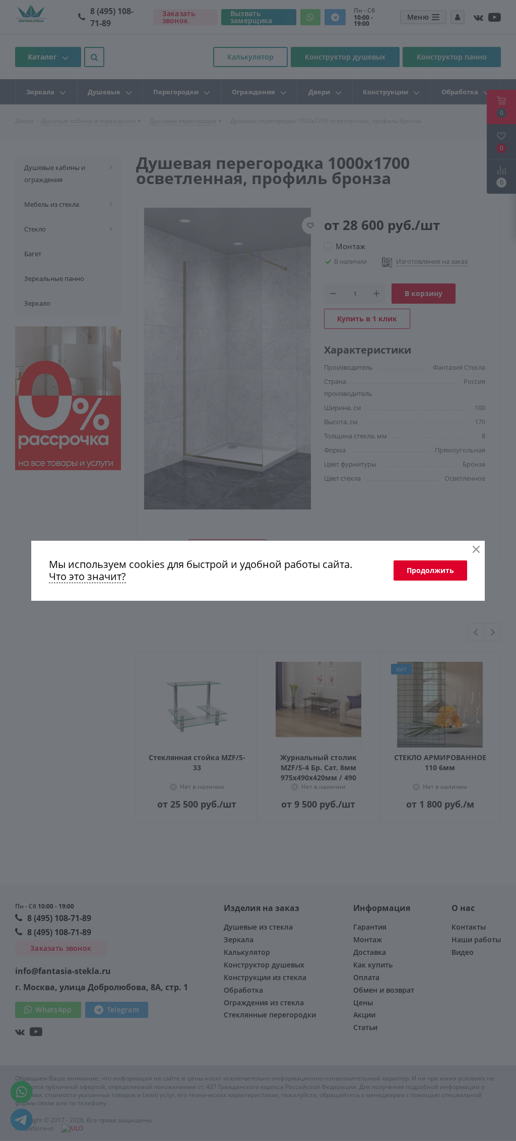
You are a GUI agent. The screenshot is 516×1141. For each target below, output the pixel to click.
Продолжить (430, 570)
